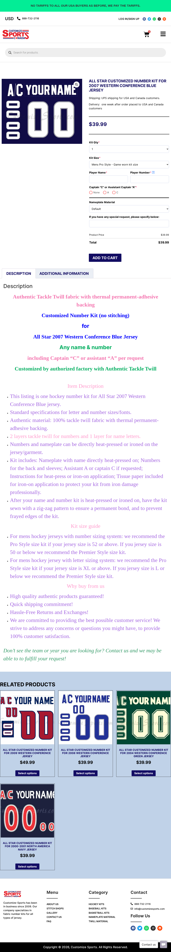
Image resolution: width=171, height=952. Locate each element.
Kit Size (101, 158)
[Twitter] (149, 19)
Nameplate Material (102, 202)
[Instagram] (159, 19)
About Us (52, 904)
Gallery (52, 912)
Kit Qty (101, 142)
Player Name (105, 172)
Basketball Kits (99, 912)
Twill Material (98, 921)
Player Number (147, 172)
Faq (49, 921)
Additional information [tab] (64, 273)
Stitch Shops (55, 908)
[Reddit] (164, 19)
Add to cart (105, 258)
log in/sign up (129, 18)
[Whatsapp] (154, 19)
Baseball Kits (97, 908)
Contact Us (54, 917)
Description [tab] (18, 273)
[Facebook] (144, 19)
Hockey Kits (96, 904)
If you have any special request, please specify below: (124, 216)
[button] (76, 85)
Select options (27, 773)
